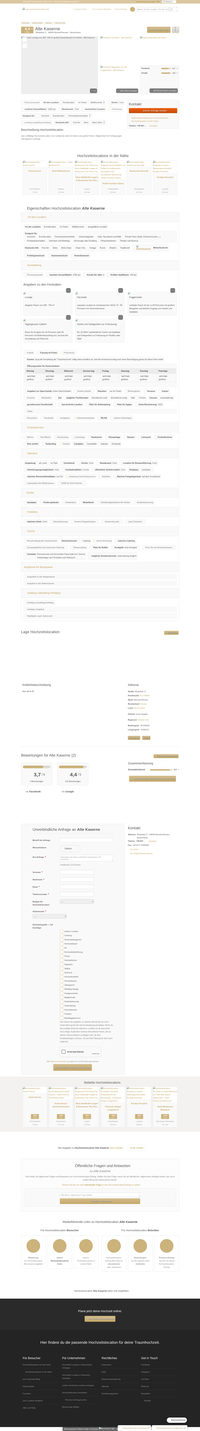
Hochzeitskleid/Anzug (73, 952)
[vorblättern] (91, 65)
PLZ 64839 (145, 695)
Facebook (145, 1365)
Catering (68, 935)
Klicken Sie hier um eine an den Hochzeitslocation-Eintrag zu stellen (101, 1185)
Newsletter (145, 1393)
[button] (59, 65)
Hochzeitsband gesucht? (66, 2)
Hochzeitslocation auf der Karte (144, 121)
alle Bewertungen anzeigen (165, 90)
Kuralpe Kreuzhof (165, 177)
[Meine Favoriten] (132, 9)
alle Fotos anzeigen (128, 91)
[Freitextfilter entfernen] (170, 9)
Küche (31, 531)
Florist (67, 956)
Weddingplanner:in (72, 1018)
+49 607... (141, 126)
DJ (65, 948)
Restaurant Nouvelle (139, 171)
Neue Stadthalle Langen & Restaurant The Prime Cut (87, 179)
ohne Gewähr (116, 1147)
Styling (67, 968)
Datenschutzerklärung (59, 1061)
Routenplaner (172, 633)
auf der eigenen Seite (140, 1261)
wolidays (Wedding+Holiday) (44, 592)
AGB (104, 1372)
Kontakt (146, 738)
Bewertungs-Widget (70, 1407)
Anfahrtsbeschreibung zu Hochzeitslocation (149, 118)
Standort (32, 453)
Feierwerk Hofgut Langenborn (113, 1108)
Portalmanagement (110, 1393)
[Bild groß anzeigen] (48, 293)
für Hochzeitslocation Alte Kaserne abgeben (33, 1261)
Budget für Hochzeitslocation (41, 903)
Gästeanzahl (39, 911)
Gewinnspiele (28, 1386)
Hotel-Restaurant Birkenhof (165, 1108)
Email (35, 887)
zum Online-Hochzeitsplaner (101, 1319)
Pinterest (145, 1386)
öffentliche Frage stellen (101, 1201)
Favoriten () (136, 1428)
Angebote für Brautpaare (38, 567)
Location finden (80, 9)
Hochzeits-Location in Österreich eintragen (76, 1376)
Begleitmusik (69, 997)
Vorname (37, 872)
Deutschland (139, 708)
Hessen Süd (143, 720)
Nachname (38, 879)
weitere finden (60, 1261)
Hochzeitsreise (70, 1010)
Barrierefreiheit (178, 1420)
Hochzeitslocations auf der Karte (37, 1365)
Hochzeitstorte (70, 960)
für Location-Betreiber (102, 9)
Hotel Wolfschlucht (61, 171)
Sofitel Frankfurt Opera (113, 183)
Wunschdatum (39, 847)
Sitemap (105, 1386)
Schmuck (68, 972)
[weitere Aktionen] (175, 30)
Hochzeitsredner (71, 977)
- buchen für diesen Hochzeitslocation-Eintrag (166, 1262)
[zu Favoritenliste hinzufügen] (24, 39)
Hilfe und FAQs (29, 1408)
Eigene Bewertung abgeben (167, 756)
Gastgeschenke (71, 993)
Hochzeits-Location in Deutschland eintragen (77, 1366)
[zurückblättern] (28, 65)
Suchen (175, 9)
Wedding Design (71, 989)
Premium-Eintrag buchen (76, 1400)
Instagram (145, 1372)
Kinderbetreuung (71, 1001)
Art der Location (36, 217)
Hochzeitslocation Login (145, 2)
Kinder (30, 492)
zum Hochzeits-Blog (31, 1379)
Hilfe (158, 2)
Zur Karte (134, 849)
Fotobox (67, 1014)
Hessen (143, 704)
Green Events (35, 171)
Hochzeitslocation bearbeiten (74, 1393)
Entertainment (35, 427)
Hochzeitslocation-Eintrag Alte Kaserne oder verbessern (114, 1262)
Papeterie (68, 964)
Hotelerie (32, 511)
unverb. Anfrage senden (158, 30)
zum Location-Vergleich (33, 1401)
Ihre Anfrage (38, 857)
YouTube (145, 1379)
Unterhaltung (70, 1006)
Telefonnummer (40, 894)
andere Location (71, 931)
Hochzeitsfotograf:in (72, 940)
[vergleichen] (24, 45)
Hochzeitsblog (121, 9)
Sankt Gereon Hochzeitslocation (61, 1105)
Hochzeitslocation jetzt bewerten (154, 779)
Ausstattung (34, 265)
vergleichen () (171, 1428)
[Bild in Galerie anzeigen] (119, 50)
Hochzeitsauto (70, 981)
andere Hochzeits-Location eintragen (78, 1385)
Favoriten (27, 1393)
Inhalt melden (136, 1147)
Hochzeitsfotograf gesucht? (38, 2)
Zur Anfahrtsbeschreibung (141, 853)
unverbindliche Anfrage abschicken (72, 1067)
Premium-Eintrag (173, 159)
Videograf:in (69, 985)
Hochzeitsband (70, 944)
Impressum (106, 1365)
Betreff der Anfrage (41, 840)
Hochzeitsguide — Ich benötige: (43, 926)
